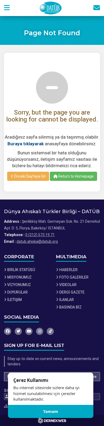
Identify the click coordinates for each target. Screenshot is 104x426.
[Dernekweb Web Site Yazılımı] (52, 420)
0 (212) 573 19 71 (40, 235)
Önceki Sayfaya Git (29, 176)
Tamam (50, 411)
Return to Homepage (76, 176)
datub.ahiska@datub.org (37, 241)
